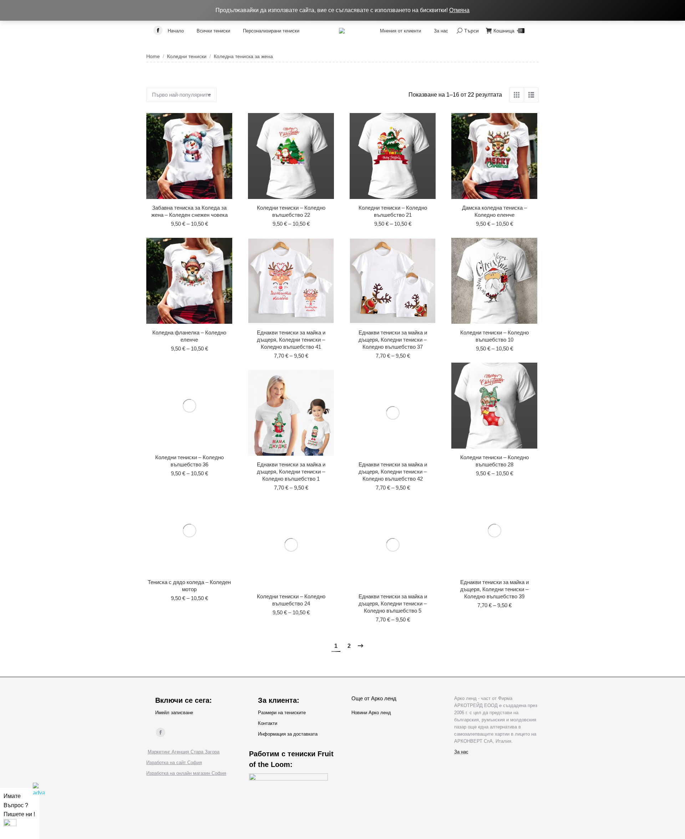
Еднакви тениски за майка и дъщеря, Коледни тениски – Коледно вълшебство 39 (494, 589)
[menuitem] (175, 30)
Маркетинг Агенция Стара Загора (183, 751)
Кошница (507, 31)
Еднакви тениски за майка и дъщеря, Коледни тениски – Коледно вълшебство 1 (291, 471)
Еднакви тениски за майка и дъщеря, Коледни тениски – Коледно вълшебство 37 (393, 339)
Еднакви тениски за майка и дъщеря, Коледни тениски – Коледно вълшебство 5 (393, 603)
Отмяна (459, 10)
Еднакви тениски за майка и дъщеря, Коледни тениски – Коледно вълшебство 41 (291, 339)
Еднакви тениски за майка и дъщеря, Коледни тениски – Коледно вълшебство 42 (393, 471)
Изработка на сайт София (174, 762)
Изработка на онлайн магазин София (186, 773)
